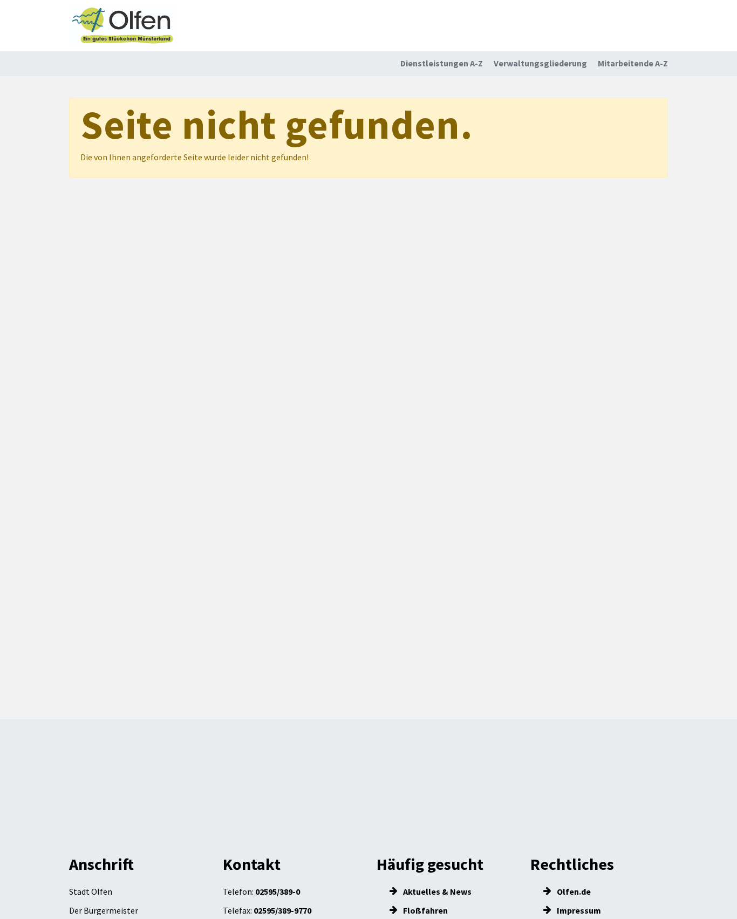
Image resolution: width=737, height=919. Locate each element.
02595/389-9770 (282, 910)
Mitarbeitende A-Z (633, 63)
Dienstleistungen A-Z (441, 63)
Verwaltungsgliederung (540, 63)
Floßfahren (424, 910)
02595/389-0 (277, 891)
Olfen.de (573, 891)
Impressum (578, 910)
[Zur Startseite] (123, 25)
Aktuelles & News (436, 891)
